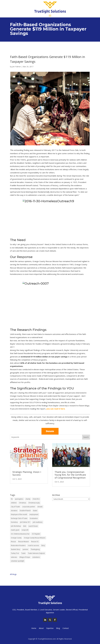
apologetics (19, 499)
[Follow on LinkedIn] (45, 620)
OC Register (36, 534)
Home (33, 628)
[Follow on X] (50, 620)
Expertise (50, 628)
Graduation (34, 518)
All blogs (13, 574)
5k (12, 499)
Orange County (16, 538)
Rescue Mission (23, 542)
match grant (15, 530)
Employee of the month (19, 514)
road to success (33, 545)
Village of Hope (24, 557)
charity (28, 499)
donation (14, 511)
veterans (14, 557)
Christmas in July (34, 503)
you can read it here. (55, 408)
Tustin (23, 553)
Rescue (13, 542)
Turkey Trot (15, 553)
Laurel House (33, 526)
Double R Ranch (25, 511)
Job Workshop (16, 526)
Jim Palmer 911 (25, 522)
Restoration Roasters (18, 545)
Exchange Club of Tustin (19, 518)
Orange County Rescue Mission (34, 538)
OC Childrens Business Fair (20, 534)
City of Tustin (15, 507)
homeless (14, 522)
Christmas (22, 503)
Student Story (15, 549)
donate (39, 507)
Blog (58, 628)
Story (43, 545)
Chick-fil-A (36, 499)
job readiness (37, 522)
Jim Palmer (16, 66)
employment (34, 514)
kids (24, 526)
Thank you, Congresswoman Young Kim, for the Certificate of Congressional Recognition (70, 474)
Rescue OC (35, 542)
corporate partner (28, 507)
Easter (35, 511)
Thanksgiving (35, 549)
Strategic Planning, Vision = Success (26, 473)
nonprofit (25, 530)
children (14, 503)
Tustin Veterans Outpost (36, 553)
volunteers (36, 557)
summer (25, 549)
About (41, 628)
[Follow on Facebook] (55, 620)
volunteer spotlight (17, 561)
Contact (66, 628)
